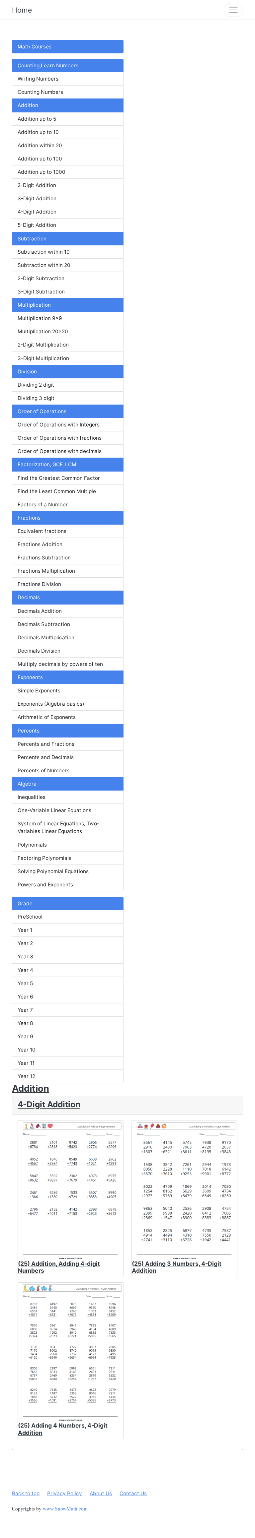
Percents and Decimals (46, 757)
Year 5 (25, 983)
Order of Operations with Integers (59, 424)
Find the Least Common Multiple (57, 491)
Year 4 (25, 970)
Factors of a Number (43, 504)
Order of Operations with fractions (60, 438)
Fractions (29, 518)
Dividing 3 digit (36, 398)
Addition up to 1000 (41, 172)
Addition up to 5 (37, 119)
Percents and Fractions (46, 744)
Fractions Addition (40, 544)
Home (22, 10)
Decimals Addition (40, 611)
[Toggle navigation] (233, 10)
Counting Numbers (40, 92)
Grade (25, 903)
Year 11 (26, 1063)
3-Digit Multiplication (43, 358)
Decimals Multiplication (46, 637)
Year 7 (25, 1010)
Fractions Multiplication (46, 571)
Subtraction (32, 238)
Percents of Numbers (43, 770)
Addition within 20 (40, 145)
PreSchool (30, 917)
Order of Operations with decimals (60, 451)
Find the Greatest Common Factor (59, 478)
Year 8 (25, 1023)
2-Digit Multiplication (43, 345)
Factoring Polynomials (44, 858)
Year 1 (25, 930)
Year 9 (25, 1036)
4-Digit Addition (37, 212)
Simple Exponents (39, 690)
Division (27, 371)
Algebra (27, 784)
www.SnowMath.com (65, 1508)
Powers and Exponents (45, 884)
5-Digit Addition (37, 225)
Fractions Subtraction (44, 557)
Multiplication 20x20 (43, 331)
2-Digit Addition (37, 185)
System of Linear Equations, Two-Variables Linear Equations (58, 827)
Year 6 (25, 996)
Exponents (30, 677)
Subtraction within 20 (44, 265)
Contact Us (133, 1493)
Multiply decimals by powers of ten (60, 664)
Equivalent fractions (42, 531)
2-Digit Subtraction (41, 278)
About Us (101, 1493)
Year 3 (25, 956)
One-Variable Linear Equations (54, 810)
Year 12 (26, 1076)
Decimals (29, 597)
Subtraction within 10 (44, 252)
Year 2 (25, 943)
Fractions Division (39, 584)
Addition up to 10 (38, 132)
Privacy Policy (64, 1493)
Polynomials (32, 845)
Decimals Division (39, 651)
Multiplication (34, 305)
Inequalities (31, 797)
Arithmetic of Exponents (47, 717)
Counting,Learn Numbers (48, 65)
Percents (29, 731)
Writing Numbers (38, 79)
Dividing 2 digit (36, 385)
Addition (28, 105)
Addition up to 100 (40, 159)
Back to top (26, 1493)
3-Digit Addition (37, 198)
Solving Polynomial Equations (53, 871)
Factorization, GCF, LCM (47, 464)
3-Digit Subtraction (41, 291)
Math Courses (34, 46)
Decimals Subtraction (44, 624)
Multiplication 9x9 (40, 318)
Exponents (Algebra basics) (51, 704)
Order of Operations (42, 411)
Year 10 (27, 1050)
